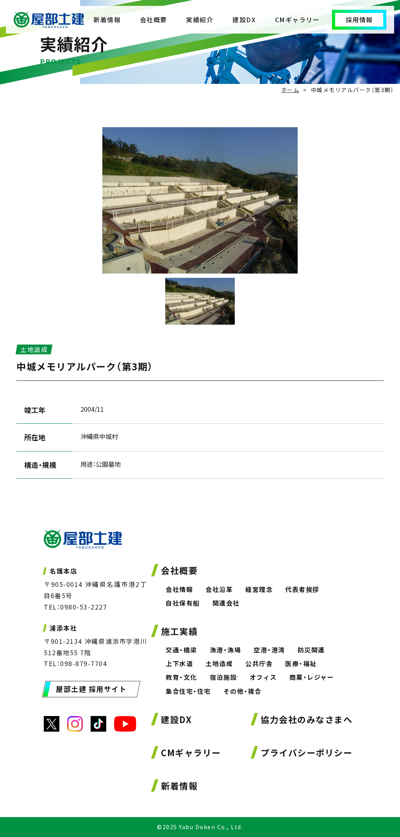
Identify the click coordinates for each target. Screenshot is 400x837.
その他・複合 (242, 691)
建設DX (244, 19)
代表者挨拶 (302, 589)
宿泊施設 (223, 677)
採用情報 (359, 19)
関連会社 (226, 603)
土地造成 (219, 663)
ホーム (290, 90)
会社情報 (179, 589)
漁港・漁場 (225, 649)
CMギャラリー (297, 19)
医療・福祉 (301, 663)
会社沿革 (219, 589)
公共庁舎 (259, 663)
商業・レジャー (311, 677)
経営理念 (259, 589)
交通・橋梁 (181, 649)
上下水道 (179, 663)
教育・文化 (181, 677)
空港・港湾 (269, 649)
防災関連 (311, 649)
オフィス (263, 677)
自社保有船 (183, 603)
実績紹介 (199, 19)
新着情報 (107, 19)
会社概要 (153, 19)
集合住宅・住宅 (188, 691)
